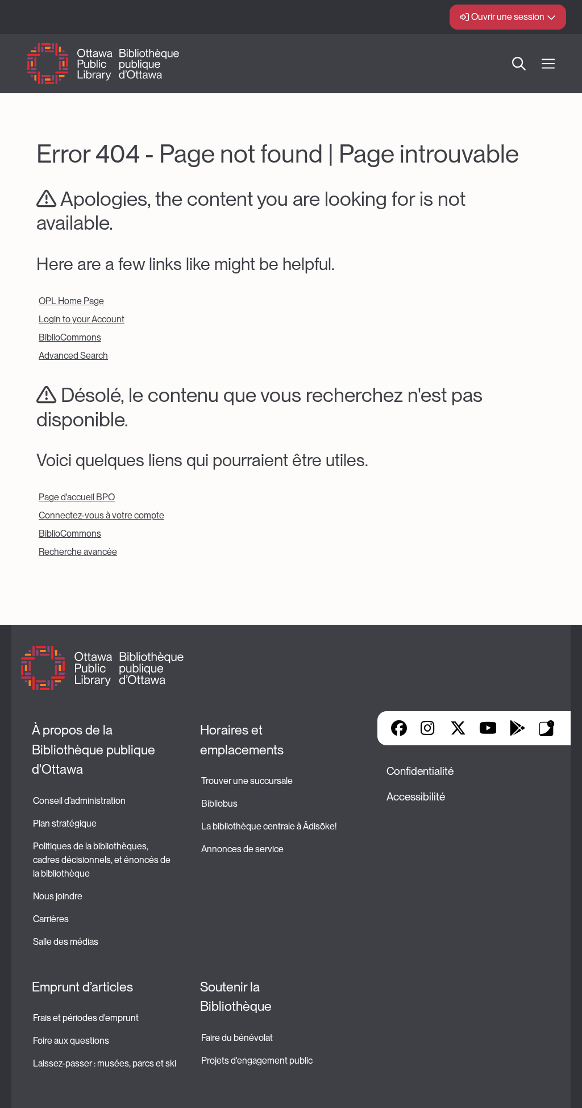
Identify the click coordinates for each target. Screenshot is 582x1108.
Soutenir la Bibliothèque (236, 997)
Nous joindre (57, 896)
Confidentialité (420, 771)
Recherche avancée (78, 551)
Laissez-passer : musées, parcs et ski (104, 1063)
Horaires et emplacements (242, 740)
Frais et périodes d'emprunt (86, 1017)
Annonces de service (242, 849)
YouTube (488, 728)
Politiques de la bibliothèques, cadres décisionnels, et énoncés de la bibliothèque (102, 860)
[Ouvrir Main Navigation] (548, 64)
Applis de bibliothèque (547, 728)
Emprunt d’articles (82, 987)
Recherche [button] (519, 63)
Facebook (399, 728)
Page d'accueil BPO (77, 497)
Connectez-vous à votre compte (101, 515)
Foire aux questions (71, 1040)
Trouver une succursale (247, 780)
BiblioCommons (70, 337)
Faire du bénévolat (237, 1037)
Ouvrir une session (507, 16)
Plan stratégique (65, 823)
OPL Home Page (71, 301)
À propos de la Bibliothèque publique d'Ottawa (95, 749)
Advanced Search (73, 355)
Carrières (51, 919)
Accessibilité (415, 796)
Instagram (428, 728)
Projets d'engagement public (257, 1060)
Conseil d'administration (79, 800)
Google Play (517, 728)
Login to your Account (81, 319)
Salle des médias (65, 941)
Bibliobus (219, 803)
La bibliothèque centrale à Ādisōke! (268, 826)
